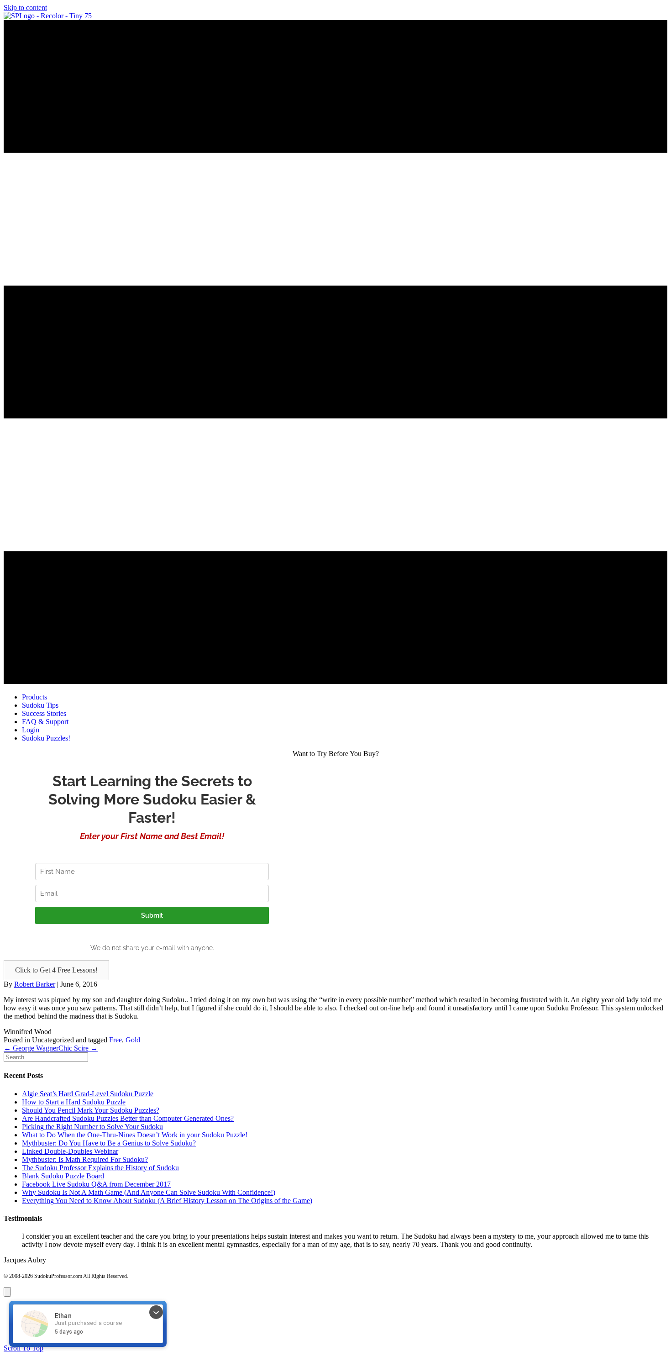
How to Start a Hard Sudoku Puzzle (74, 1102)
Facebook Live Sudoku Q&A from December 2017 (96, 1184)
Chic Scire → (78, 1048)
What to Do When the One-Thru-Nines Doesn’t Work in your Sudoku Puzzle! (134, 1135)
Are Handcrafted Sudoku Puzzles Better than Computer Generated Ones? (128, 1118)
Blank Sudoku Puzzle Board (63, 1176)
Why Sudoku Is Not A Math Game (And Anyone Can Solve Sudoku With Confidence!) (148, 1192)
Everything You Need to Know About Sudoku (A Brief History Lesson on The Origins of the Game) (167, 1200)
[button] (56, 970)
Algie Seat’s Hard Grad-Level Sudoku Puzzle (87, 1094)
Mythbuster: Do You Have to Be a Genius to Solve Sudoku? (109, 1143)
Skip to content (25, 7)
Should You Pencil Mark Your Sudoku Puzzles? (90, 1110)
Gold (133, 1040)
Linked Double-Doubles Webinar (70, 1151)
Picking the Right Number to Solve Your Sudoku (92, 1126)
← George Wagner (31, 1048)
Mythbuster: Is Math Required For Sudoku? (85, 1159)
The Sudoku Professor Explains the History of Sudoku (100, 1168)
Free (115, 1040)
